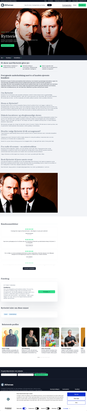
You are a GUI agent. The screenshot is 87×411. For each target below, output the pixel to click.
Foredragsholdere (66, 5)
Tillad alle (76, 394)
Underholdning (12, 314)
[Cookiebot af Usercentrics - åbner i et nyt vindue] (8, 408)
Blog (45, 0)
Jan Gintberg (26, 348)
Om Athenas (50, 0)
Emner (74, 5)
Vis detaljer (65, 408)
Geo (82, 348)
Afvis (76, 402)
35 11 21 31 (84, 0)
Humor (5, 314)
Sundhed (77, 389)
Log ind (69, 0)
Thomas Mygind (66, 348)
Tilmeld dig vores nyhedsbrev (60, 0)
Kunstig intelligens (54, 389)
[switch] (37, 408)
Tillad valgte (76, 398)
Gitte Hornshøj (45, 348)
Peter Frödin (5, 348)
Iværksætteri (65, 389)
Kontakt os (82, 5)
